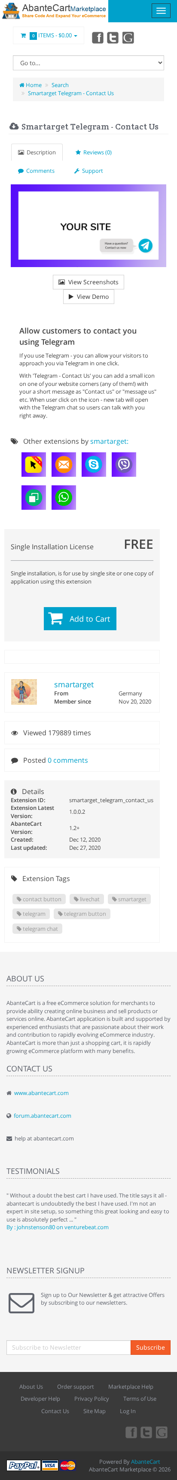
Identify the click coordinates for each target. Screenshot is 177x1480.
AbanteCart (145, 1461)
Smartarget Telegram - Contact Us (71, 93)
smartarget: (109, 441)
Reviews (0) (96, 152)
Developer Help (40, 1398)
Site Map (94, 1411)
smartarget (74, 684)
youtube (128, 37)
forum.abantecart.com (42, 1115)
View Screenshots (92, 282)
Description (40, 152)
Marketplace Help (130, 1386)
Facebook (97, 37)
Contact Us (55, 1411)
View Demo (91, 296)
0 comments (68, 760)
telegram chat (39, 929)
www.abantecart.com (41, 1093)
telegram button (84, 913)
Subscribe (150, 1347)
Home (33, 85)
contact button (41, 899)
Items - (52, 35)
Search (60, 85)
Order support (75, 1386)
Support (91, 170)
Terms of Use (139, 1398)
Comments (39, 170)
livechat (89, 899)
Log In (128, 1411)
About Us (31, 1386)
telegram (33, 913)
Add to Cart (90, 619)
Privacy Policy (91, 1398)
